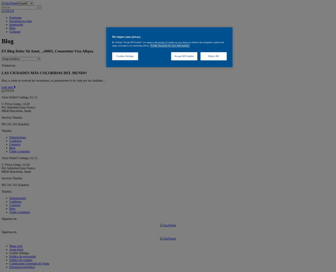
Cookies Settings (125, 56)
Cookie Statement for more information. (170, 45)
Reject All (213, 56)
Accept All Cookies (184, 56)
